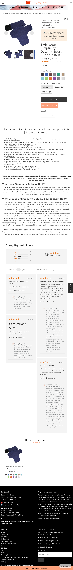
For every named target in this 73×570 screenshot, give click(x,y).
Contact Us (4, 534)
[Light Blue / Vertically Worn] (21, 475)
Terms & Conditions (7, 559)
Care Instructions (46, 25)
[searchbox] (10, 269)
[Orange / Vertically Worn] (11, 477)
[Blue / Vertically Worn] (8, 475)
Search (3, 532)
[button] (36, 568)
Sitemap (3, 562)
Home (5, 13)
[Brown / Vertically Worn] (11, 475)
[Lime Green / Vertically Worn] (8, 477)
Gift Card (4, 548)
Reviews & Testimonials (8, 543)
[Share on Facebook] (63, 19)
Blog (2, 552)
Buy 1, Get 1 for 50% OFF (48, 7)
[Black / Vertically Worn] (6, 475)
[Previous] (6, 33)
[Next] (32, 33)
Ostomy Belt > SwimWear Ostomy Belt (19, 13)
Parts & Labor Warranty (48, 27)
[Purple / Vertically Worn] (14, 477)
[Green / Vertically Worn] (16, 475)
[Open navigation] (3, 2)
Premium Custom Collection (50, 20)
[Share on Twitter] (65, 19)
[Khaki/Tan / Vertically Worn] (19, 475)
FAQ (2, 550)
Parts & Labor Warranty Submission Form (14, 557)
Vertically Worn (47, 87)
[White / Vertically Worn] (19, 477)
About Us (4, 537)
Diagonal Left (59, 87)
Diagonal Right (46, 92)
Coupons (4, 546)
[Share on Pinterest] (67, 19)
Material (56, 23)
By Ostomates (5, 539)
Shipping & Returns (7, 555)
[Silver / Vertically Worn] (16, 477)
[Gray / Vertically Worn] (14, 475)
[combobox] (30, 269)
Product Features (46, 23)
